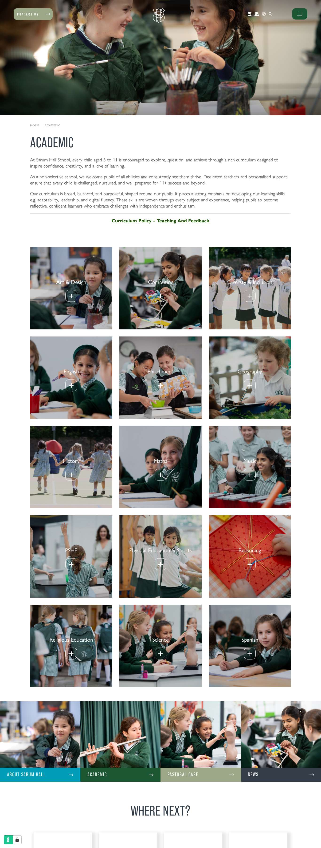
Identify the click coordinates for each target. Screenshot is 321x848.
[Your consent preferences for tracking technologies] (17, 839)
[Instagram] (264, 13)
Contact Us (28, 14)
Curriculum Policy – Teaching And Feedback (160, 220)
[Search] (270, 14)
